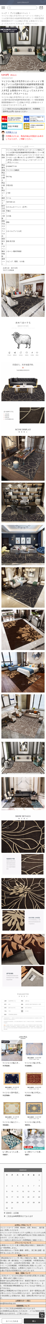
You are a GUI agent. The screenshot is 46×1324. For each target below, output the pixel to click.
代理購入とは (11, 132)
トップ (4, 13)
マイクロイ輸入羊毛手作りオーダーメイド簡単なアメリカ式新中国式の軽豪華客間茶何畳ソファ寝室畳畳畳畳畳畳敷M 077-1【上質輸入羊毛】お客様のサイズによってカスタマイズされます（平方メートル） (22, 19)
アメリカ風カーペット (19, 13)
